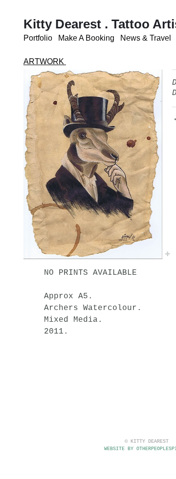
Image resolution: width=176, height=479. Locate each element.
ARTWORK (44, 61)
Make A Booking (86, 38)
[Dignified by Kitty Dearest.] (92, 164)
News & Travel (145, 38)
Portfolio (37, 38)
